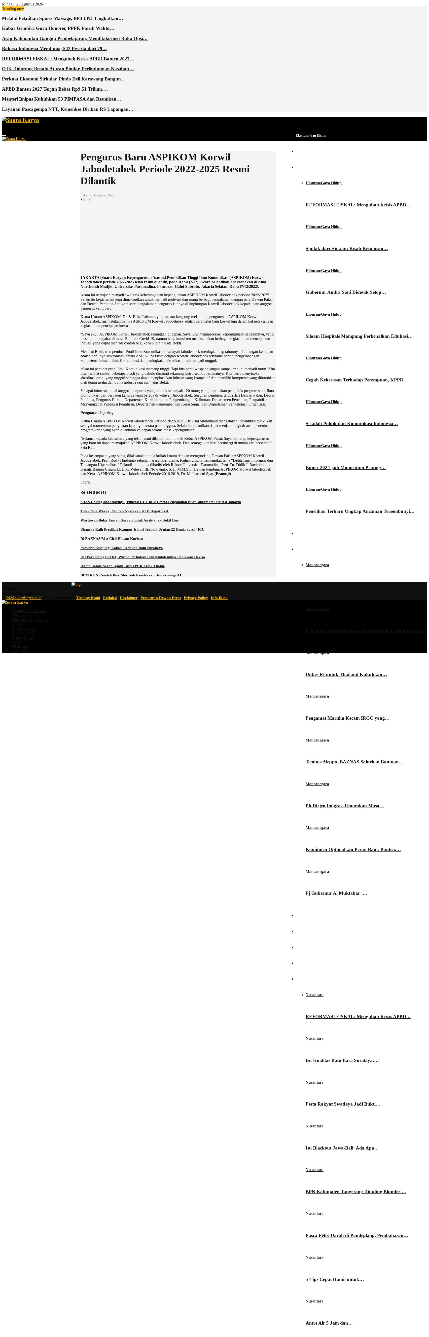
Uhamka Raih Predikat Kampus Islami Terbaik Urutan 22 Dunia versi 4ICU (142, 529)
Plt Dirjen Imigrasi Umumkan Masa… (345, 805)
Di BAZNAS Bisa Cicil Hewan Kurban (111, 539)
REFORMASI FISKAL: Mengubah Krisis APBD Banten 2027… (68, 58)
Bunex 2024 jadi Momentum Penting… (346, 467)
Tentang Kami (88, 598)
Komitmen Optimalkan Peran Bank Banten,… (353, 849)
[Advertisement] (178, 236)
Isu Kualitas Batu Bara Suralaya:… (342, 1060)
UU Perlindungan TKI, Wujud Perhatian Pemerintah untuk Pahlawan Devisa (142, 557)
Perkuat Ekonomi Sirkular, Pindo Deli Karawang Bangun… (64, 78)
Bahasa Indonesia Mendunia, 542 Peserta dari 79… (54, 48)
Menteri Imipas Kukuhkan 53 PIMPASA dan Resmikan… (61, 99)
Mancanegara (306, 549)
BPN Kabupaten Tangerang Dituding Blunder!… (356, 1191)
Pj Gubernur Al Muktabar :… (336, 893)
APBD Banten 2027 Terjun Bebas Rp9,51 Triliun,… (55, 89)
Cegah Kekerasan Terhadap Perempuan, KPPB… (357, 379)
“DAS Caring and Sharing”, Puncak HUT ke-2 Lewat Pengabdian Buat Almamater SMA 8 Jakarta (160, 502)
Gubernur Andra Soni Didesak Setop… (346, 292)
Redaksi (110, 598)
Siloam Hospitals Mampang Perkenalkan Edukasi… (359, 336)
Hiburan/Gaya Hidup (312, 167)
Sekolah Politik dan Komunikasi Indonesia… (352, 423)
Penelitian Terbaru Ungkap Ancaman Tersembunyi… (360, 511)
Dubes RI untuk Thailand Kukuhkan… (346, 674)
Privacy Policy (196, 598)
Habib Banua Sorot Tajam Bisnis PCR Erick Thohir (122, 566)
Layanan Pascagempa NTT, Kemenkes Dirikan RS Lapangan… (67, 109)
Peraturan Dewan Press (161, 598)
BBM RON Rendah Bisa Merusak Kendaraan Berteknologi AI (130, 575)
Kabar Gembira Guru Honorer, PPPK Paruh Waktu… (58, 28)
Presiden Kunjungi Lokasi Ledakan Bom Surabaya (121, 548)
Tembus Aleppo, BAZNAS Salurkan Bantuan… (354, 761)
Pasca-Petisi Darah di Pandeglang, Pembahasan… (357, 1235)
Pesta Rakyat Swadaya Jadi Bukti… (343, 1104)
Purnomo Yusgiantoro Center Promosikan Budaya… (360, 586)
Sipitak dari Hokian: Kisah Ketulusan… (347, 248)
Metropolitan (306, 915)
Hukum (301, 151)
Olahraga (303, 963)
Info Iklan (219, 598)
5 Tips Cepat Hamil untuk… (335, 1279)
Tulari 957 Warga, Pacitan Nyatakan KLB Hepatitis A (124, 511)
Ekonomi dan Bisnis (311, 135)
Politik (301, 533)
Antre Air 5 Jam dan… (329, 1323)
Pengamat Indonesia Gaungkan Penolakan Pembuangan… (366, 630)
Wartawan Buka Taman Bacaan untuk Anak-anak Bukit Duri (129, 520)
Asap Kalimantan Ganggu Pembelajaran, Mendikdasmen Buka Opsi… (75, 38)
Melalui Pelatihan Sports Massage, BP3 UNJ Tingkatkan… (62, 18)
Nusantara (303, 979)
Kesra (300, 947)
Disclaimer (129, 598)
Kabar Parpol (306, 931)
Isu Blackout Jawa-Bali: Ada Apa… (342, 1148)
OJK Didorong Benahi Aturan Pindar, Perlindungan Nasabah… (68, 68)
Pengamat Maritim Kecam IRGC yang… (348, 718)
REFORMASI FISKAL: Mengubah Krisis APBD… (358, 204)
